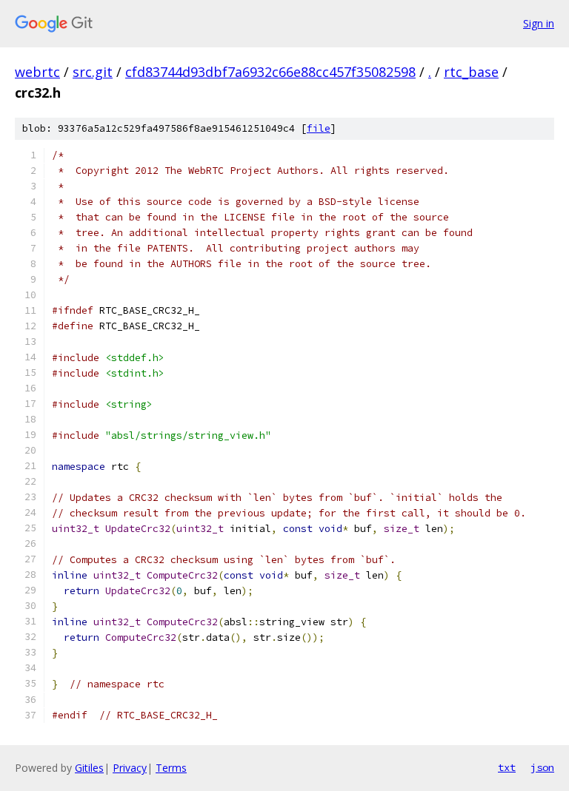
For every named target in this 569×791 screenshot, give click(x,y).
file (318, 128)
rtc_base (471, 72)
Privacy (130, 768)
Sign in (538, 23)
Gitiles (89, 768)
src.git (93, 72)
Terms (171, 768)
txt (507, 767)
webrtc (37, 72)
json (542, 767)
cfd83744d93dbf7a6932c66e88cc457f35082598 (270, 72)
